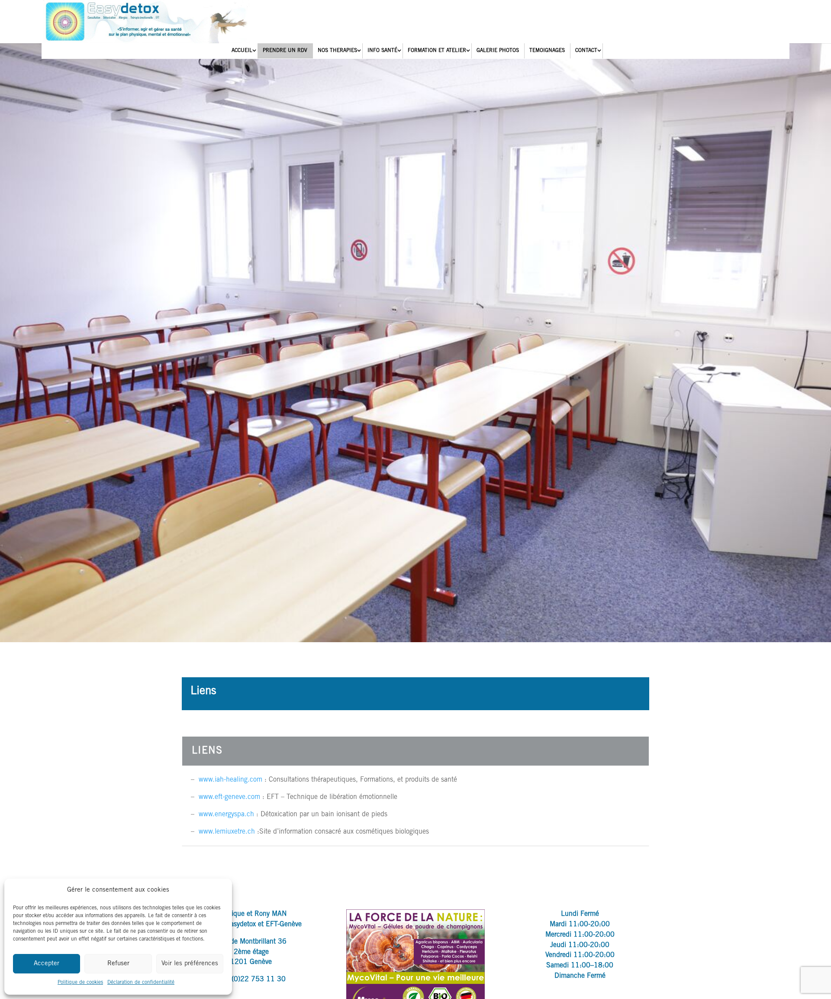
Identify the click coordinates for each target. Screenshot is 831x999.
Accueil (242, 50)
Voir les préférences (189, 963)
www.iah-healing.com (230, 779)
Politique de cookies (80, 982)
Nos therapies (337, 50)
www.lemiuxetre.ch (227, 831)
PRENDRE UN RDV (285, 50)
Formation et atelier (437, 50)
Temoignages (547, 50)
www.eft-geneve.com (229, 797)
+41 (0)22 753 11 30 (251, 979)
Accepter (46, 963)
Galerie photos (498, 50)
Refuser (118, 963)
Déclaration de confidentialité (140, 982)
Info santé (382, 50)
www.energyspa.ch (226, 814)
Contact (586, 50)
